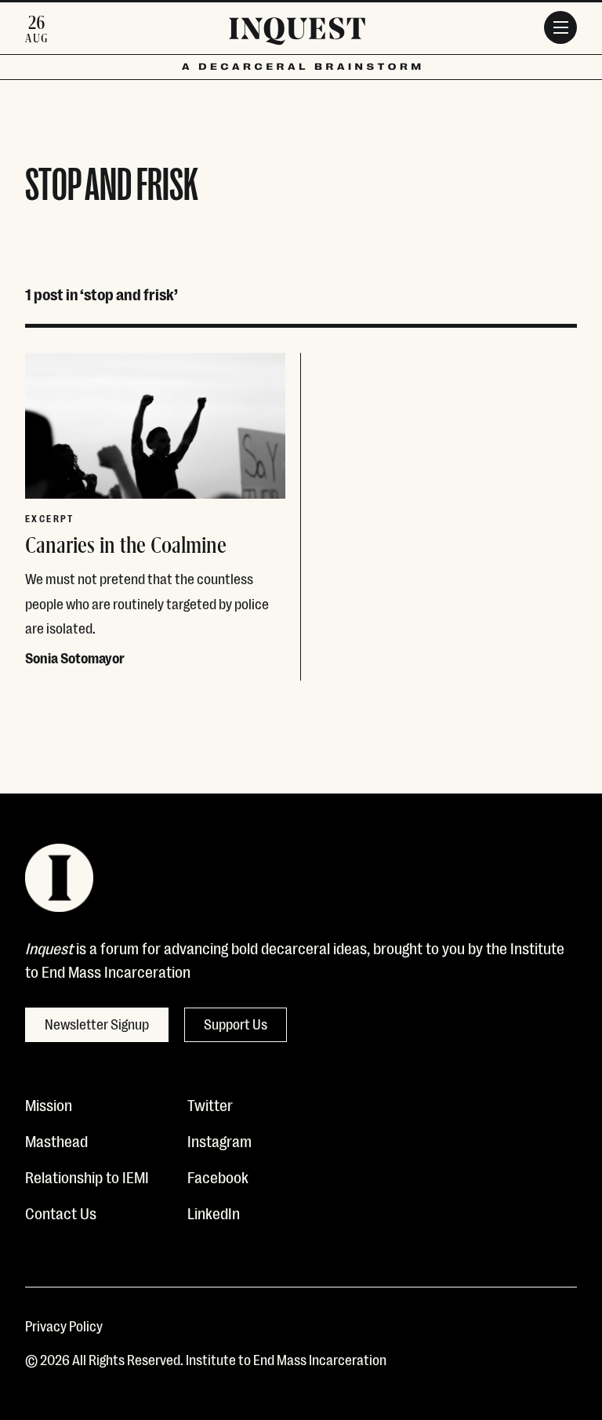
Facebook (217, 1176)
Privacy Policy (64, 1325)
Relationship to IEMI (87, 1176)
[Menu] (560, 27)
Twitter (210, 1104)
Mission (48, 1104)
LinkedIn (213, 1212)
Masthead (56, 1140)
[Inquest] (297, 33)
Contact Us (60, 1212)
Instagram (219, 1140)
